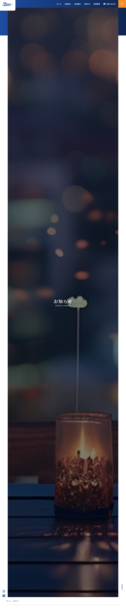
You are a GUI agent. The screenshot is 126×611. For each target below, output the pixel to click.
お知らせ (87, 4)
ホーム (59, 4)
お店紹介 (68, 4)
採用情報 (97, 4)
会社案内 (77, 4)
